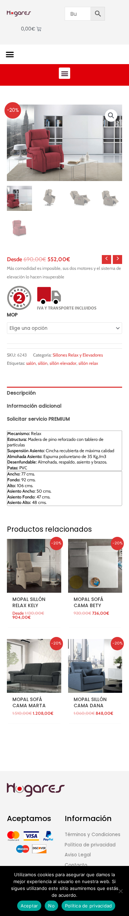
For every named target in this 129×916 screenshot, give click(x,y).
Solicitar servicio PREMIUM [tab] (38, 419)
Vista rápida (34, 587)
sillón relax (88, 363)
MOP (12, 315)
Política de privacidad (88, 905)
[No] (120, 891)
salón (31, 363)
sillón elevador (63, 363)
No (51, 905)
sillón (42, 363)
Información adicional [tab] (34, 406)
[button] (10, 54)
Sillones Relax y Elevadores (78, 355)
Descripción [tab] (21, 393)
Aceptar (29, 905)
